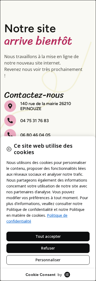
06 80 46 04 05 (35, 135)
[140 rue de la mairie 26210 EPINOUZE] (10, 106)
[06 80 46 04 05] (10, 135)
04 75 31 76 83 (34, 120)
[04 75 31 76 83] (10, 120)
